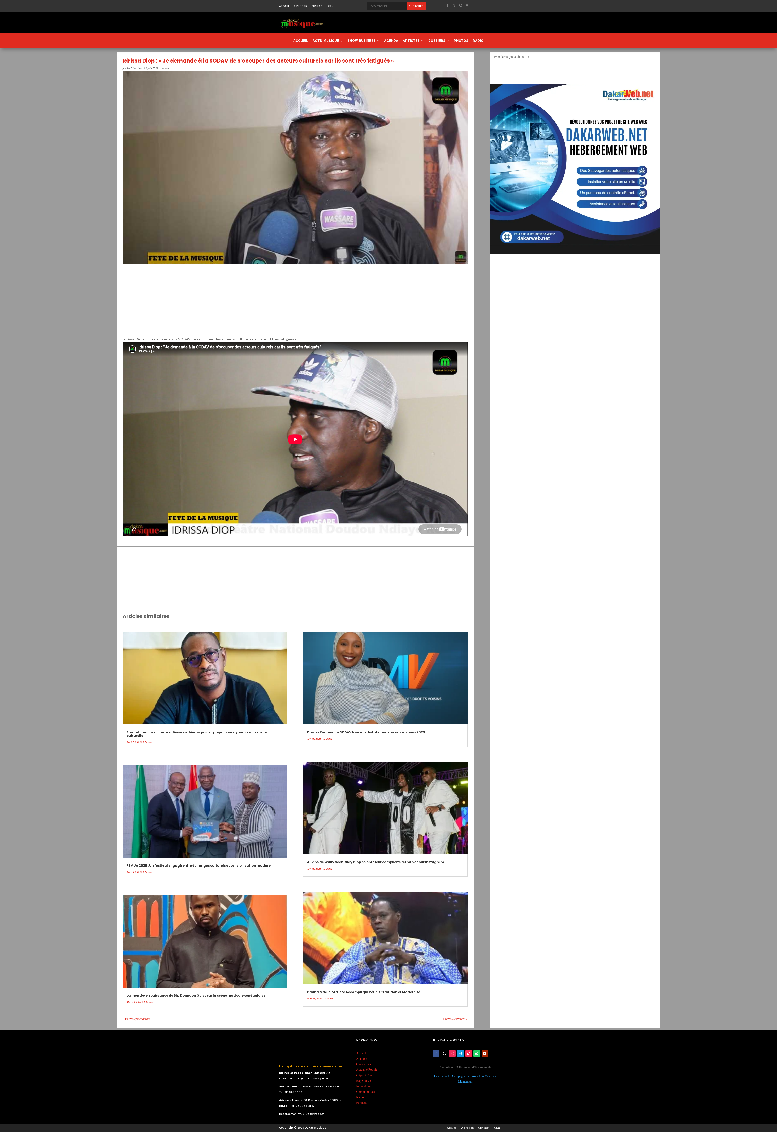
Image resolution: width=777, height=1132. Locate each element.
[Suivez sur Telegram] (460, 1053)
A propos (300, 6)
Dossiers (436, 41)
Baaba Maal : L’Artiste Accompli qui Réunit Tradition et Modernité (363, 992)
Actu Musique (326, 41)
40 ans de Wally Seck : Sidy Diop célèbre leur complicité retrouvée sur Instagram (375, 862)
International (364, 1086)
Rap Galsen (363, 1080)
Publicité (361, 1102)
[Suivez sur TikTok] (468, 1053)
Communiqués (365, 1091)
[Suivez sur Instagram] (460, 5)
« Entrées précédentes (136, 1019)
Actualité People (366, 1069)
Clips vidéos (364, 1075)
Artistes (411, 41)
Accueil (284, 6)
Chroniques (363, 1064)
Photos (461, 41)
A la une (164, 68)
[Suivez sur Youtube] (467, 5)
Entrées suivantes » (455, 1019)
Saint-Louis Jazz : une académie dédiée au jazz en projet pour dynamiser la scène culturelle (197, 734)
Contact (317, 6)
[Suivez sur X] (454, 5)
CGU (330, 6)
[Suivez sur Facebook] (447, 5)
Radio (478, 41)
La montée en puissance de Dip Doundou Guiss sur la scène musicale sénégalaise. (196, 995)
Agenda (391, 41)
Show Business (362, 41)
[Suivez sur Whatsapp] (476, 1053)
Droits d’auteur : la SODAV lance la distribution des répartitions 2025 (366, 732)
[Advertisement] (410, 22)
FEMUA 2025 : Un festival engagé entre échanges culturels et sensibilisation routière (199, 865)
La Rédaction (134, 68)
